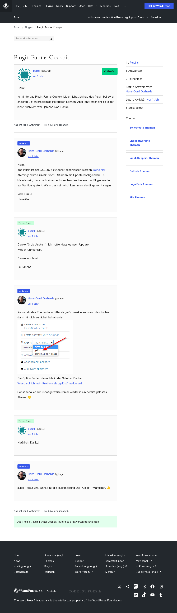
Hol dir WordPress (159, 5)
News (17, 560)
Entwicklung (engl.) (86, 566)
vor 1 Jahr (38, 76)
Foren (17, 17)
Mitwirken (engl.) (115, 555)
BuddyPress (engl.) (148, 571)
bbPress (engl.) (146, 566)
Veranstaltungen (114, 560)
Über (17, 555)
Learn (78, 555)
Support (79, 560)
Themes (49, 560)
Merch (110, 571)
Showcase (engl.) (54, 555)
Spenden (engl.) (116, 566)
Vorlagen (49, 571)
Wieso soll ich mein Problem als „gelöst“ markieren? (49, 383)
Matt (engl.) (144, 560)
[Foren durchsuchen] (50, 38)
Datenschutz (21, 571)
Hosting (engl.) (22, 566)
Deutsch (51, 591)
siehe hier (99, 170)
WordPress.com (146, 555)
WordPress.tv (84, 571)
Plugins (29, 27)
